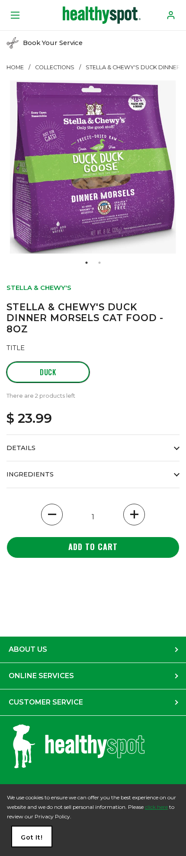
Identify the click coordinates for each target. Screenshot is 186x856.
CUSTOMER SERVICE (46, 702)
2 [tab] (99, 262)
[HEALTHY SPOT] (101, 15)
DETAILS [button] (20, 448)
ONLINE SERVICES (41, 676)
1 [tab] (86, 262)
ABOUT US (28, 649)
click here (156, 807)
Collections (54, 67)
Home (15, 67)
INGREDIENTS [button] (30, 474)
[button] (52, 514)
